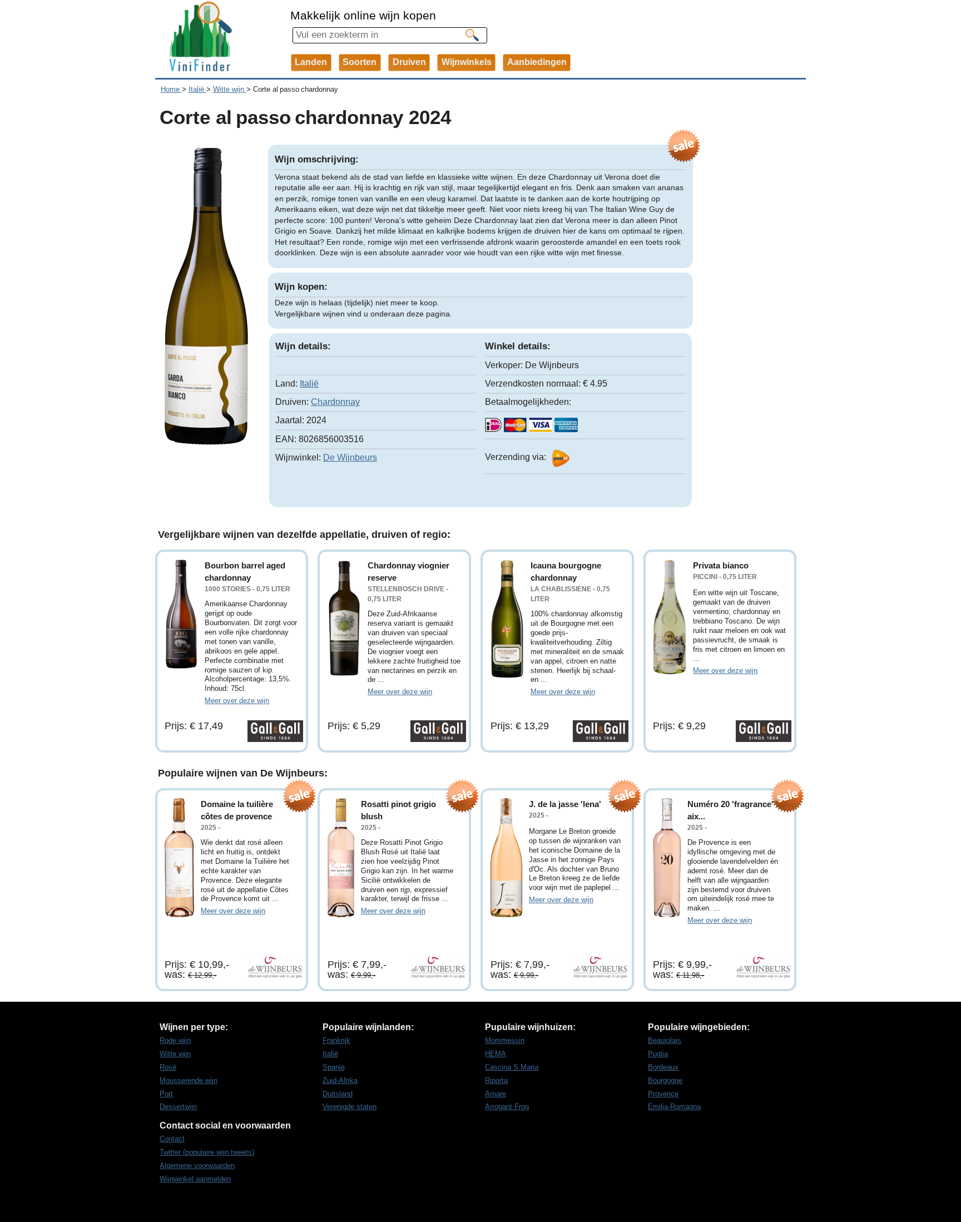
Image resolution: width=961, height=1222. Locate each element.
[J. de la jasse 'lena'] (506, 857)
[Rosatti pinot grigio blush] (341, 857)
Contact (172, 1139)
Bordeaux (663, 1067)
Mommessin (504, 1040)
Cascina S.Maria (511, 1067)
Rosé (168, 1067)
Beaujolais (664, 1040)
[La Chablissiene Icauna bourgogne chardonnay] (507, 619)
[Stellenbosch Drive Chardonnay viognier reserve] (344, 618)
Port (166, 1094)
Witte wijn (175, 1054)
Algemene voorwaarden (197, 1165)
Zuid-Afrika (340, 1080)
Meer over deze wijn (237, 700)
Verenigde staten (350, 1106)
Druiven (409, 62)
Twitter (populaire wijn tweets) (207, 1152)
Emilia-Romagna (674, 1106)
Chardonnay (335, 402)
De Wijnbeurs (350, 457)
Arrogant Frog (507, 1106)
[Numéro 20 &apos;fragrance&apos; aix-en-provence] (667, 857)
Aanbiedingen (537, 62)
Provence (663, 1094)
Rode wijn (175, 1040)
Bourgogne (665, 1080)
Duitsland (338, 1094)
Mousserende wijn (188, 1080)
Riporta (496, 1080)
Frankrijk (336, 1040)
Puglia (658, 1054)
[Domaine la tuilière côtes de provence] (179, 857)
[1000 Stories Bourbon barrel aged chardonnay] (181, 615)
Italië (309, 383)
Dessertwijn (178, 1106)
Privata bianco (721, 565)
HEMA (495, 1054)
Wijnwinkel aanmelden (195, 1179)
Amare (495, 1094)
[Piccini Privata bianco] (669, 617)
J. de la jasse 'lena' (565, 804)
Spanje (334, 1067)
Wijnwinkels (467, 62)
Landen (311, 62)
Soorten (360, 62)
